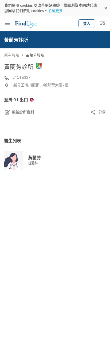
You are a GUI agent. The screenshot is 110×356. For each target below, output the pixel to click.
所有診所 (11, 55)
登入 (87, 23)
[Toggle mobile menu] (7, 23)
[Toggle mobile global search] (102, 23)
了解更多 (55, 10)
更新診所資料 (23, 112)
